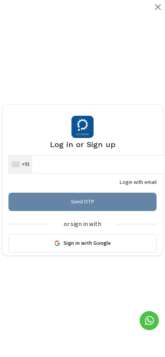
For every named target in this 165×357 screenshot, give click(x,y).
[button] (158, 7)
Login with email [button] (138, 182)
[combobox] (20, 164)
